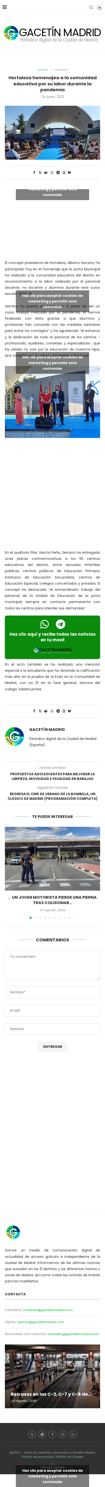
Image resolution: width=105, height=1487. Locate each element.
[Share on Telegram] (58, 172)
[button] (9, 873)
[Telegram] (42, 1434)
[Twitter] (32, 1434)
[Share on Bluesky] (69, 172)
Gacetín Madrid (47, 729)
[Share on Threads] (64, 172)
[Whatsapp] (73, 1434)
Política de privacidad (37, 1457)
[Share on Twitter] (40, 172)
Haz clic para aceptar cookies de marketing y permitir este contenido (52, 189)
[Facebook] (52, 1434)
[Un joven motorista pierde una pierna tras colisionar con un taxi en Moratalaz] (52, 859)
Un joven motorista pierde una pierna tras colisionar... (54, 900)
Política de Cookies (70, 1457)
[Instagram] (63, 1434)
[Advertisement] (52, 495)
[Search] (91, 7)
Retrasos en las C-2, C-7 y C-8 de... (51, 1394)
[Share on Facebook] (34, 172)
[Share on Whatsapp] (52, 172)
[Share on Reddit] (46, 172)
